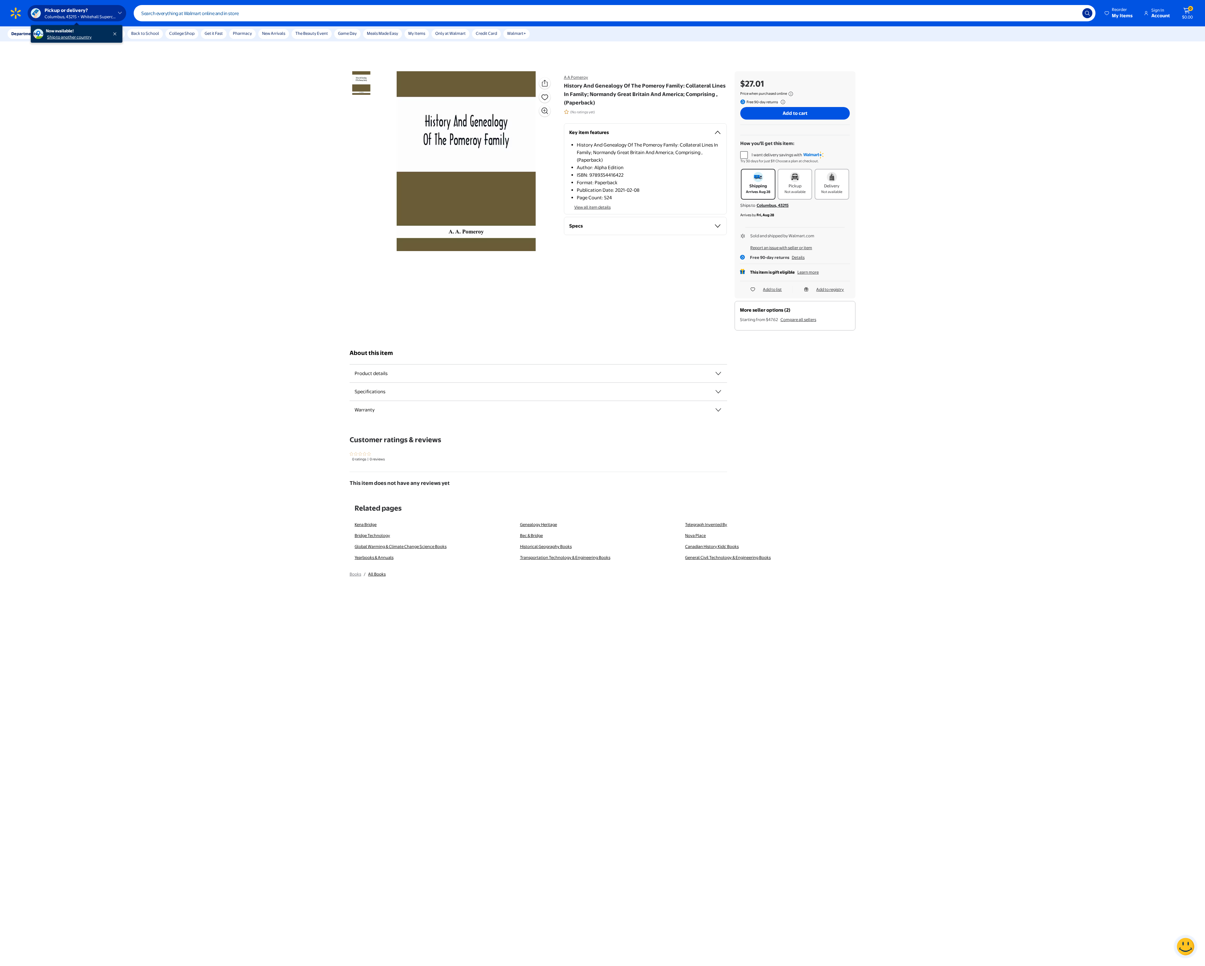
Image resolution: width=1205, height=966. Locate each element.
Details (798, 257)
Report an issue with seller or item (781, 247)
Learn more (808, 272)
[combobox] (614, 13)
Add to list (772, 289)
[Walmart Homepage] (16, 13)
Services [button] (63, 33)
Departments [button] (24, 33)
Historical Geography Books (546, 546)
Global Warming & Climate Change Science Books (401, 546)
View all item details (592, 207)
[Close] (116, 33)
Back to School (145, 33)
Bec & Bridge (531, 535)
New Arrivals (273, 33)
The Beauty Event (311, 33)
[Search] (1087, 13)
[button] (1119, 13)
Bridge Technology (372, 535)
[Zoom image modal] (544, 110)
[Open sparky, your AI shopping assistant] (1185, 946)
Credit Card (486, 33)
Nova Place (695, 535)
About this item (371, 353)
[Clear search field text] (1072, 13)
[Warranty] (718, 410)
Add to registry (830, 289)
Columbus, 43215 (773, 205)
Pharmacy (242, 33)
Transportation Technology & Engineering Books (565, 557)
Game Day (347, 33)
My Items (416, 33)
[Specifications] (718, 392)
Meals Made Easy (382, 33)
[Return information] (781, 102)
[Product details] (718, 373)
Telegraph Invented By (706, 524)
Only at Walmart (450, 33)
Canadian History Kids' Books (712, 546)
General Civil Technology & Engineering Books (728, 557)
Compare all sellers (798, 319)
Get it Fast (214, 33)
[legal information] (790, 93)
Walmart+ (516, 33)
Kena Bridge (366, 524)
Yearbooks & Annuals (374, 557)
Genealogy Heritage (538, 524)
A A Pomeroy (576, 77)
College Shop (182, 33)
